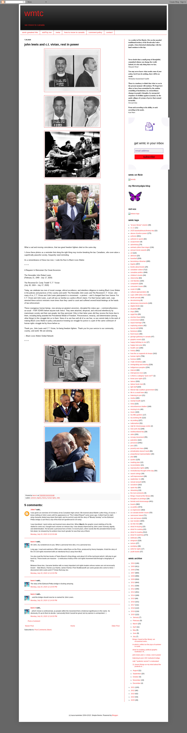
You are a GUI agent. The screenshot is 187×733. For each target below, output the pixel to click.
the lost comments (137, 493)
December (137, 683)
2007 (133, 573)
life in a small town (137, 392)
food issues (134, 334)
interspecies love (136, 373)
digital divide (135, 306)
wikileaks (133, 538)
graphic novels (135, 339)
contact (109, 32)
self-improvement (136, 476)
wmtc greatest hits (30, 32)
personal (133, 443)
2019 (133, 611)
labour (132, 381)
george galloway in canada (140, 337)
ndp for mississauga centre (140, 426)
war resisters (135, 521)
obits (58, 498)
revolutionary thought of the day (142, 471)
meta (58, 32)
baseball (133, 258)
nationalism (134, 423)
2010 (133, 582)
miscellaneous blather (138, 406)
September (137, 674)
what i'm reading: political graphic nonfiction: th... (145, 651)
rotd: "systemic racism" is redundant (146, 661)
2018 (133, 608)
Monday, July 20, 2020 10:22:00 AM (44, 534)
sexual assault (135, 482)
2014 (133, 595)
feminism (133, 331)
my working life (136, 418)
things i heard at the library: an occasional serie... (144, 640)
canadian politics (136, 272)
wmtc (34, 13)
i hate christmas (136, 362)
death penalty (135, 298)
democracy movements (139, 303)
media (132, 398)
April (135, 627)
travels (132, 504)
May (134, 630)
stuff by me (47, 32)
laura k (35, 495)
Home (73, 626)
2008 (133, 576)
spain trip (133, 488)
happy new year (136, 345)
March (135, 624)
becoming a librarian (138, 261)
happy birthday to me (138, 342)
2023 (133, 694)
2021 (133, 687)
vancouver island (136, 515)
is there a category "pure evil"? (141, 376)
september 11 (135, 479)
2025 (133, 700)
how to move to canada (74, 32)
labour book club (136, 384)
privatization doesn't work (139, 451)
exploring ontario (136, 326)
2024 (133, 697)
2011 (133, 586)
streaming (134, 490)
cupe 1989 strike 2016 (138, 295)
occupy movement (137, 437)
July (134, 637)
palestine (133, 440)
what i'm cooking (136, 529)
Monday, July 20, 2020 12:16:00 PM (44, 616)
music (132, 412)
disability (133, 309)
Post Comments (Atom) (43, 630)
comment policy (95, 32)
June (135, 633)
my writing (134, 420)
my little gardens (136, 415)
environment (135, 320)
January (136, 617)
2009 (133, 579)
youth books (134, 552)
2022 (133, 691)
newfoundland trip (137, 432)
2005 (133, 566)
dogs (132, 312)
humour (133, 359)
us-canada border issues (139, 513)
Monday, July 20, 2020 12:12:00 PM (44, 573)
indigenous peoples (137, 367)
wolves (133, 543)
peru (132, 446)
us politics (134, 507)
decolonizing (135, 300)
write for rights (135, 549)
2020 (133, 614)
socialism (133, 485)
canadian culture (136, 270)
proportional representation (140, 454)
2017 (133, 605)
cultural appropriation (138, 292)
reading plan (135, 462)
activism (33, 498)
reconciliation (135, 465)
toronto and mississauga (139, 501)
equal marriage (136, 323)
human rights (51, 498)
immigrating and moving (139, 365)
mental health (135, 401)
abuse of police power (138, 233)
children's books (136, 275)
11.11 (132, 228)
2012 (133, 589)
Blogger (115, 715)
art (131, 253)
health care (134, 348)
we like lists (134, 524)
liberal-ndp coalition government (142, 390)
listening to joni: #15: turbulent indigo (146, 658)
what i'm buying (136, 527)
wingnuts (133, 541)
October (136, 677)
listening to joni (136, 395)
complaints (134, 284)
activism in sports (136, 239)
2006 (133, 570)
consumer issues (136, 286)
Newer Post (29, 626)
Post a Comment (34, 621)
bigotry (39, 498)
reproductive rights (137, 468)
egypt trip (133, 314)
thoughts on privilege (138, 499)
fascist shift (134, 328)
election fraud (135, 317)
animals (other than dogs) (139, 247)
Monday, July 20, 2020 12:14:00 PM (44, 600)
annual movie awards (138, 250)
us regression (135, 510)
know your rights (136, 379)
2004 (133, 563)
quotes (133, 460)
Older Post (116, 626)
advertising (134, 245)
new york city (135, 429)
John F (33, 510)
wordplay (133, 546)
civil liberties (135, 281)
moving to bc (135, 409)
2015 (133, 598)
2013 (133, 592)
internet (133, 370)
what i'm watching (137, 535)
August (135, 671)
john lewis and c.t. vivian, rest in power (147, 655)
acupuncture (135, 242)
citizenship (134, 278)
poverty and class (136, 448)
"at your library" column (139, 225)
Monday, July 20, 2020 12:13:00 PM (44, 587)
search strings (135, 474)
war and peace (136, 518)
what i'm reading (136, 532)
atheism (133, 256)
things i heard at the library (140, 496)
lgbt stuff (133, 387)
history (44, 498)
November (137, 680)
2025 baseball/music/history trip (142, 231)
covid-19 (133, 289)
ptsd (132, 457)
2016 (133, 602)
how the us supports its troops (141, 353)
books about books (137, 267)
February (136, 621)
